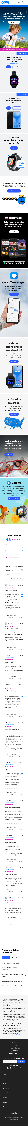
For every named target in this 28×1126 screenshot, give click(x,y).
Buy (9, 67)
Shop (14, 1043)
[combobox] (17, 579)
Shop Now (14, 148)
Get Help (5, 1093)
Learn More (17, 67)
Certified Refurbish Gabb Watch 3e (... (16, 749)
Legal (4, 1107)
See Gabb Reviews (14, 191)
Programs (6, 1088)
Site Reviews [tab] (8, 566)
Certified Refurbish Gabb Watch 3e (17, 671)
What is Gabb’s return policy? (11, 963)
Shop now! (22, 49)
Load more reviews (14, 925)
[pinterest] (11, 1068)
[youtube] (17, 1068)
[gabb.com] (5, 2)
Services (5, 1079)
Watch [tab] (22, 958)
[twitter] (20, 1068)
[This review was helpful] (19, 617)
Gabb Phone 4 (16, 788)
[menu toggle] (26, 2)
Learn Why (9, 454)
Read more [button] (22, 595)
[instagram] (8, 1068)
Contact (5, 1102)
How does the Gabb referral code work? (12, 975)
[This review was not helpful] (21, 617)
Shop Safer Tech (14, 22)
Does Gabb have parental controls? (10, 969)
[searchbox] (13, 570)
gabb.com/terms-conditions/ (15, 1004)
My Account (14, 1051)
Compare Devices (14, 1048)
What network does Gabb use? (12, 986)
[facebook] (14, 1068)
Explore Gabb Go (14, 499)
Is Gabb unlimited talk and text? (12, 981)
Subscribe (21, 1061)
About (5, 1097)
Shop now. (21, 6)
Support (14, 1045)
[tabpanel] (14, 756)
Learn (4, 1084)
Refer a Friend (14, 1053)
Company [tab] (6, 958)
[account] (19, 2)
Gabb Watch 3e (16, 643)
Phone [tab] (13, 958)
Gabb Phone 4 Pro (17, 611)
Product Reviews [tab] (18, 566)
